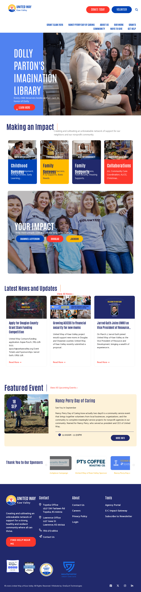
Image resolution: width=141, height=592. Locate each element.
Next (133, 465)
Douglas (55, 238)
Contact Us (49, 537)
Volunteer (122, 9)
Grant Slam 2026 (55, 24)
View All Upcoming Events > (64, 387)
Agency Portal (112, 505)
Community (99, 28)
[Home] (20, 8)
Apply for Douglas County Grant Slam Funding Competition (23, 327)
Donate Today (98, 9)
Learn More (24, 107)
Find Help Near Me (20, 542)
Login (75, 522)
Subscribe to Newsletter (118, 516)
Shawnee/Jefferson (30, 238)
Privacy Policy (79, 516)
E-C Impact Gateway (116, 510)
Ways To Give (116, 28)
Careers (76, 510)
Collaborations (119, 165)
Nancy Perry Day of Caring (81, 24)
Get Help (132, 28)
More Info (120, 437)
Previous (46, 465)
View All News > (65, 294)
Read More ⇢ (15, 362)
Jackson (74, 238)
